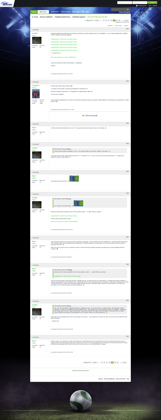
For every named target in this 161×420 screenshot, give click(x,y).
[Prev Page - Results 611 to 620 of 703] (100, 20)
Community (54, 11)
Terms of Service (121, 379)
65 (119, 20)
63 (114, 20)
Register (155, 5)
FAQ (83, 11)
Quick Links (75, 11)
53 (106, 20)
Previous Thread (77, 370)
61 (108, 20)
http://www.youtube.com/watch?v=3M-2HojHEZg (64, 221)
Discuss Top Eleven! (46, 17)
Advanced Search (124, 12)
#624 (127, 143)
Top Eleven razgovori (78, 17)
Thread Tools (118, 25)
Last (126, 20)
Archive (100, 379)
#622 (127, 81)
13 (103, 20)
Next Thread (85, 370)
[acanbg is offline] (36, 40)
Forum (34, 12)
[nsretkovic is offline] (36, 93)
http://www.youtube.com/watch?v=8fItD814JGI (63, 57)
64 (117, 20)
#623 (127, 123)
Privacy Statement (109, 379)
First (97, 20)
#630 (127, 336)
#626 (127, 193)
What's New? (43, 12)
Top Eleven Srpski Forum (62, 17)
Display (126, 25)
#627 (127, 237)
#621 (127, 28)
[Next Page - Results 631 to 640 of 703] (123, 20)
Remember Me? (142, 5)
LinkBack (110, 25)
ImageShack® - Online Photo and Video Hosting (64, 39)
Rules (87, 11)
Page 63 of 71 (90, 20)
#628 (127, 264)
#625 (127, 171)
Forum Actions (65, 11)
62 (111, 20)
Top (128, 379)
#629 (127, 300)
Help (150, 5)
